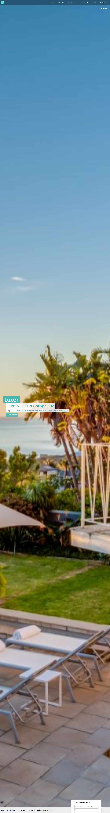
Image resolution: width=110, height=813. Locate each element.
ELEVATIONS (85, 2)
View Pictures (12, 415)
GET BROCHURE (103, 8)
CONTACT (103, 2)
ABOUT (95, 2)
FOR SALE (61, 2)
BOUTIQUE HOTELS (73, 2)
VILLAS (52, 2)
